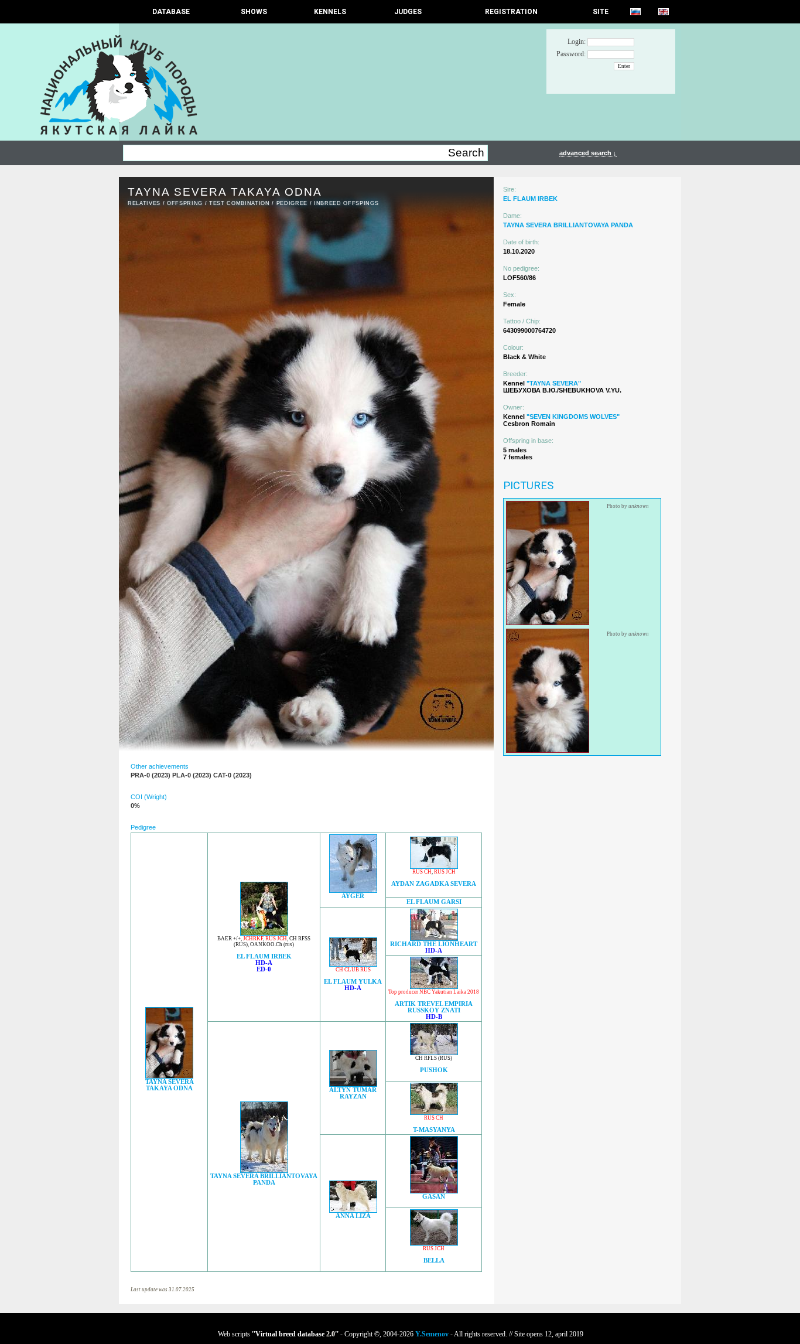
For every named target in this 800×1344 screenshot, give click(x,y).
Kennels (330, 12)
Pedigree (291, 203)
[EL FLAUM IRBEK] (264, 932)
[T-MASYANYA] (434, 1112)
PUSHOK (434, 1070)
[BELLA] (434, 1242)
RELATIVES (144, 203)
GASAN (433, 1196)
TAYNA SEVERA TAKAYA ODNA (169, 1085)
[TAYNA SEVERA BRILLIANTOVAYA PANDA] (264, 1170)
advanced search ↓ (588, 152)
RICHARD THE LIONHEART (433, 944)
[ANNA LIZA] (353, 1210)
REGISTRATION (511, 12)
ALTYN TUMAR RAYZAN (353, 1093)
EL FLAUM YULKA (353, 981)
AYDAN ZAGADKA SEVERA (433, 884)
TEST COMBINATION (239, 203)
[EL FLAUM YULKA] (353, 963)
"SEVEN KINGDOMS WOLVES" (573, 416)
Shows (254, 12)
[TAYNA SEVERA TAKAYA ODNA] (169, 1075)
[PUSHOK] (434, 1052)
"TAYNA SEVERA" (554, 383)
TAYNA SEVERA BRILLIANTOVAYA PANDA (263, 1179)
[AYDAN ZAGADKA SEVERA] (434, 866)
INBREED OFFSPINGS (346, 203)
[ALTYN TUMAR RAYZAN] (353, 1084)
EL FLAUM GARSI (433, 902)
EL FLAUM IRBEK (264, 956)
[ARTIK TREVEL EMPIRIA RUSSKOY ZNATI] (434, 986)
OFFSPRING (185, 203)
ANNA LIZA (353, 1216)
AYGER (352, 896)
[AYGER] (353, 890)
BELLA (434, 1260)
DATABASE (171, 12)
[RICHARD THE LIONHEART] (434, 938)
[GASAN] (434, 1190)
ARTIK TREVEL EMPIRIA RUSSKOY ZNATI (434, 1007)
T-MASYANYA (434, 1130)
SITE (600, 12)
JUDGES (408, 12)
